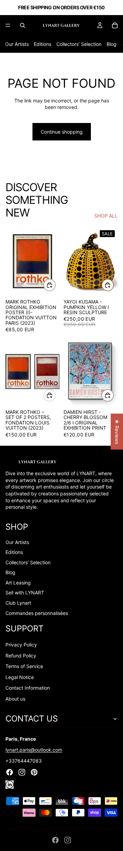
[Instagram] (68, 840)
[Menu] (8, 25)
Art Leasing (18, 582)
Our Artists (17, 44)
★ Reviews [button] (117, 431)
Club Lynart (18, 603)
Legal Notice (19, 677)
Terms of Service (24, 666)
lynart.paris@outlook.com (33, 750)
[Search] (22, 25)
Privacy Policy (21, 645)
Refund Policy (20, 655)
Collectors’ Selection (78, 44)
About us (15, 699)
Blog (112, 44)
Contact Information (27, 688)
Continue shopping (62, 132)
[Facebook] (55, 840)
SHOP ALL (106, 216)
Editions (42, 44)
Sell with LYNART (24, 592)
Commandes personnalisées (36, 613)
